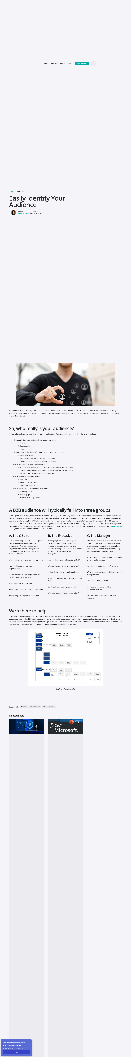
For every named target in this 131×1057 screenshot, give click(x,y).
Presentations (35, 707)
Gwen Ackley (23, 213)
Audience (24, 707)
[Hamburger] (93, 63)
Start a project (82, 63)
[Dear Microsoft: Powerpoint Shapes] (65, 726)
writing (51, 707)
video (44, 707)
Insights (12, 191)
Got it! (16, 1052)
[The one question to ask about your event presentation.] (26, 726)
